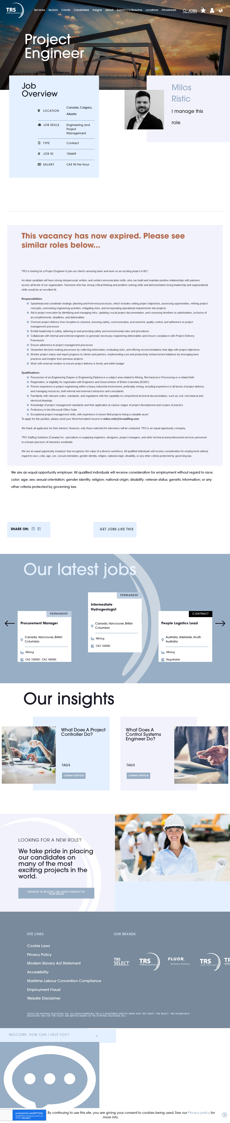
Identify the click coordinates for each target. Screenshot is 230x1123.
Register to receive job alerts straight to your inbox (56, 893)
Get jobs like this (117, 529)
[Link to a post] (29, 755)
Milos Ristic (181, 94)
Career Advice (74, 775)
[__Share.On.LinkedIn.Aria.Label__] (33, 529)
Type (46, 143)
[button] (224, 1115)
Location (51, 111)
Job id (48, 154)
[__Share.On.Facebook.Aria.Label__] (39, 529)
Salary (48, 164)
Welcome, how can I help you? (39, 1035)
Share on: (20, 529)
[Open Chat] (49, 1082)
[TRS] (14, 10)
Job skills (51, 125)
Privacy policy (199, 1113)
